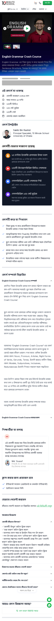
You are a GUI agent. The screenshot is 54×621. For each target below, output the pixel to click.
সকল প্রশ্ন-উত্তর (25, 590)
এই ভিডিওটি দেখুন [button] (44, 506)
